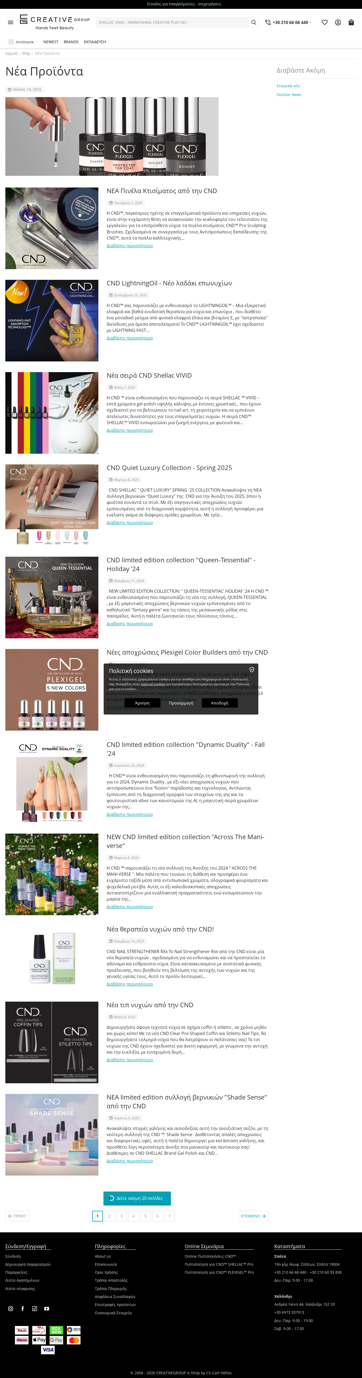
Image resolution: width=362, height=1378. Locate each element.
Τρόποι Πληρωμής (111, 1288)
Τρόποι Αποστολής (111, 1280)
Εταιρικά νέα (288, 85)
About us (103, 1256)
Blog (26, 53)
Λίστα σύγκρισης (20, 1288)
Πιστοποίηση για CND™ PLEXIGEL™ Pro (219, 1272)
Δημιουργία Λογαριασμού (28, 1264)
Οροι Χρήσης (106, 1272)
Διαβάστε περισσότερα (130, 246)
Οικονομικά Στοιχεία (113, 1312)
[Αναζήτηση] (254, 22)
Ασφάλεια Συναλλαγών (115, 1296)
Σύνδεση (13, 1256)
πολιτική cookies (152, 684)
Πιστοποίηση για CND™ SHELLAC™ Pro (219, 1264)
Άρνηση (142, 703)
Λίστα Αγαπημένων (22, 1280)
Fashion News (289, 94)
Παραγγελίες (16, 1272)
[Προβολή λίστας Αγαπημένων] (324, 22)
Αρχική (11, 53)
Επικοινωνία (106, 1264)
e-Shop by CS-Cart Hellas (209, 1372)
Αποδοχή (219, 703)
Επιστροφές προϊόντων (115, 1304)
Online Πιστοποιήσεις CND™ (210, 1256)
